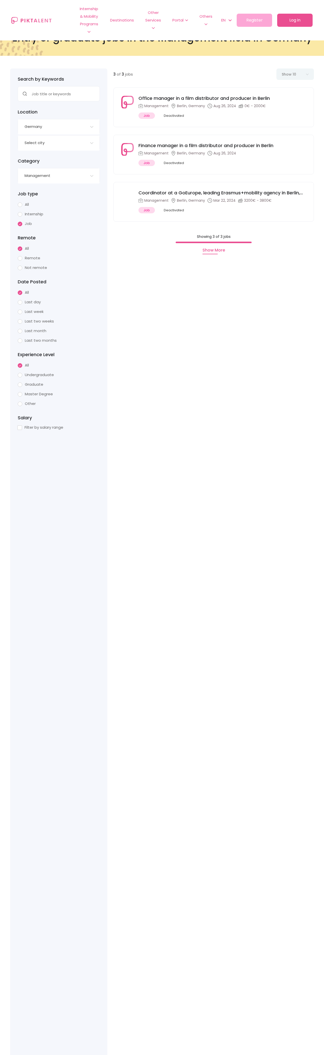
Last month (35, 330)
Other (30, 403)
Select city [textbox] (35, 142)
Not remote (36, 267)
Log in (294, 20)
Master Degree (39, 394)
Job (28, 223)
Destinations (122, 20)
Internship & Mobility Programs (89, 16)
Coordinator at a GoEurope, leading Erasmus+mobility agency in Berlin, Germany (219, 193)
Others (205, 16)
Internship (34, 214)
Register (254, 20)
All (27, 204)
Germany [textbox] (33, 126)
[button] (224, 20)
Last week (34, 311)
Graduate (34, 384)
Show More (213, 250)
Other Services (153, 16)
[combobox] (58, 126)
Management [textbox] (37, 175)
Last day (33, 302)
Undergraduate (39, 374)
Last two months (41, 340)
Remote (32, 258)
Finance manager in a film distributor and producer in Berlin (205, 145)
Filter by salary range (44, 427)
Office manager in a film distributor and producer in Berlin (204, 98)
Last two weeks (39, 321)
